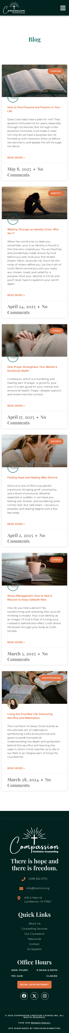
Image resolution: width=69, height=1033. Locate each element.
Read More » (16, 157)
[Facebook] (24, 996)
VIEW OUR (34, 1023)
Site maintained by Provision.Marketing (34, 1028)
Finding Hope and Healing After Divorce (32, 477)
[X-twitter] (34, 996)
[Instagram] (45, 996)
